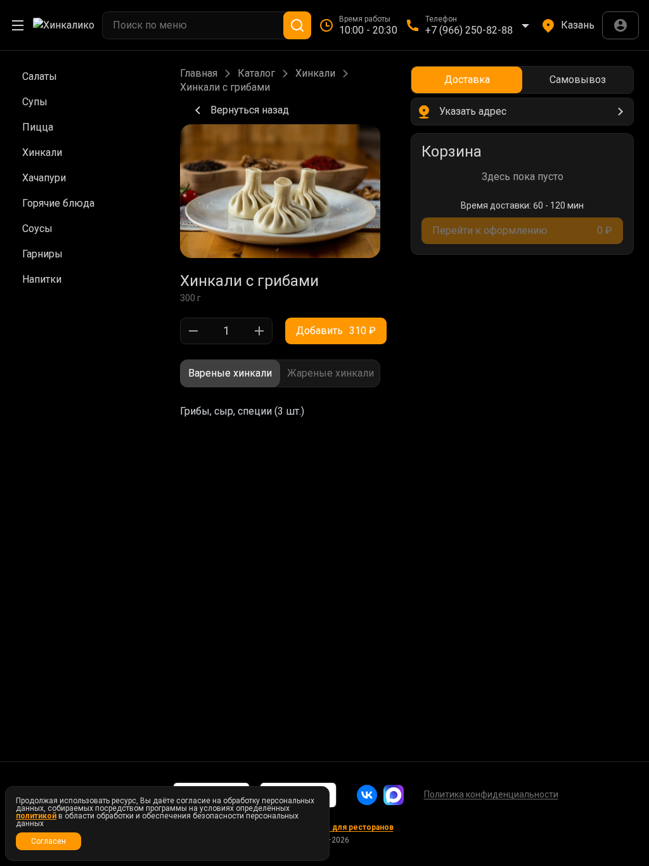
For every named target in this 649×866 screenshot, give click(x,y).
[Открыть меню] (18, 25)
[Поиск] (297, 25)
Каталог (256, 73)
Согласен (48, 841)
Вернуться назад (249, 110)
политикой (36, 815)
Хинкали (315, 73)
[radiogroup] (280, 373)
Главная (198, 73)
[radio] (230, 373)
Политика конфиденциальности (491, 794)
